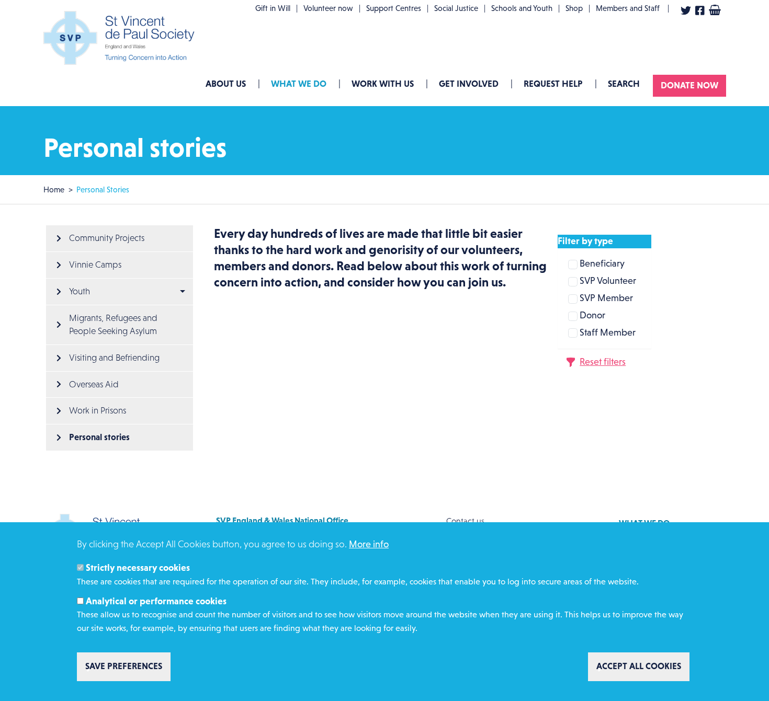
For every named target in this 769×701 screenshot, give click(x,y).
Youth (79, 291)
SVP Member (606, 298)
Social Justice (456, 8)
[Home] (121, 38)
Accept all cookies (638, 666)
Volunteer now (328, 8)
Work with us (383, 83)
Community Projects (106, 238)
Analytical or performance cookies (156, 601)
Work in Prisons (97, 411)
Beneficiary (602, 263)
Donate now (689, 85)
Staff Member (608, 332)
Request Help (553, 83)
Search (624, 83)
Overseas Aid (94, 384)
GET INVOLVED (469, 83)
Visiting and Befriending (114, 358)
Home (53, 189)
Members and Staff (628, 8)
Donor (592, 315)
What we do (298, 83)
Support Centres (393, 8)
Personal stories (99, 437)
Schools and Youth (521, 8)
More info (369, 544)
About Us (226, 83)
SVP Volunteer (608, 280)
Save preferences (123, 666)
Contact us (465, 520)
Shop (574, 8)
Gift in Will (272, 8)
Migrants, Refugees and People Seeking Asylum (114, 325)
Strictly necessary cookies (138, 568)
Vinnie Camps (95, 265)
